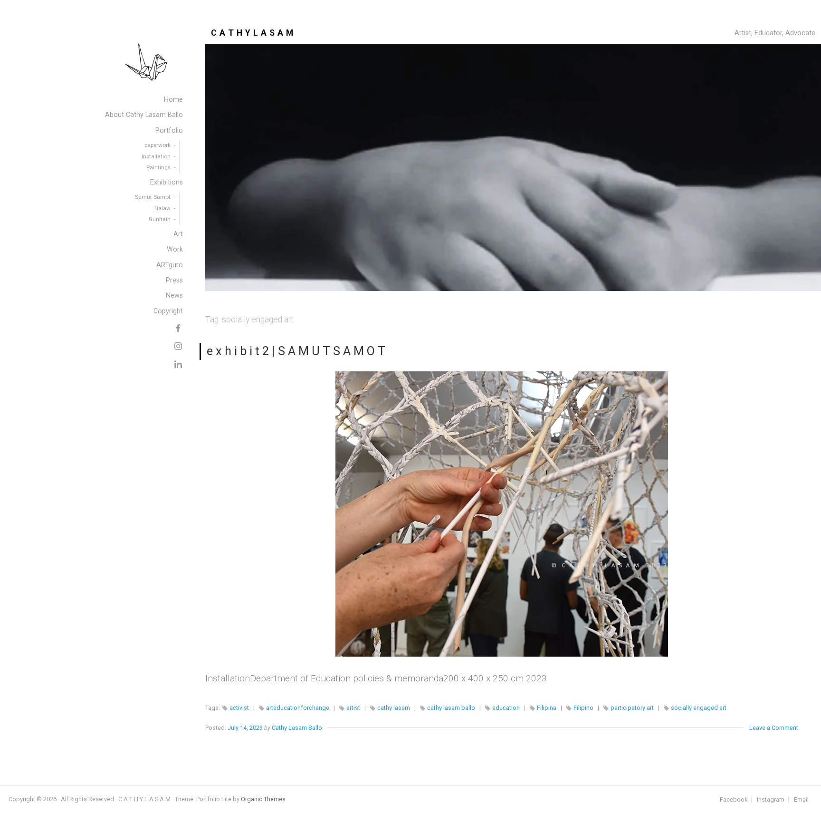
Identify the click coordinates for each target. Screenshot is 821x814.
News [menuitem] (174, 295)
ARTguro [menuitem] (169, 265)
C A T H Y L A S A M (252, 33)
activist (239, 707)
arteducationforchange (297, 707)
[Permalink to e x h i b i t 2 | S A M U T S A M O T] (501, 514)
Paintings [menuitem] (158, 167)
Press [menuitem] (174, 280)
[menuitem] (178, 326)
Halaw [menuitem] (162, 208)
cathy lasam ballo (451, 707)
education (506, 707)
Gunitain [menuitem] (160, 219)
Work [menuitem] (175, 249)
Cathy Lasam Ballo (297, 727)
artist (353, 707)
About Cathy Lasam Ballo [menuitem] (144, 115)
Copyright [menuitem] (168, 311)
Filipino (583, 707)
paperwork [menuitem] (157, 145)
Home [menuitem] (173, 100)
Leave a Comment (773, 727)
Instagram (770, 800)
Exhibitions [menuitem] (166, 182)
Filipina (546, 707)
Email (801, 800)
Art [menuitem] (178, 234)
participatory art (632, 707)
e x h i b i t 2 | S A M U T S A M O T (296, 351)
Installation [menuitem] (156, 156)
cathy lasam (393, 707)
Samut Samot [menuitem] (153, 197)
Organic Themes (263, 799)
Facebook (733, 800)
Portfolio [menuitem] (169, 130)
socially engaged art (698, 707)
